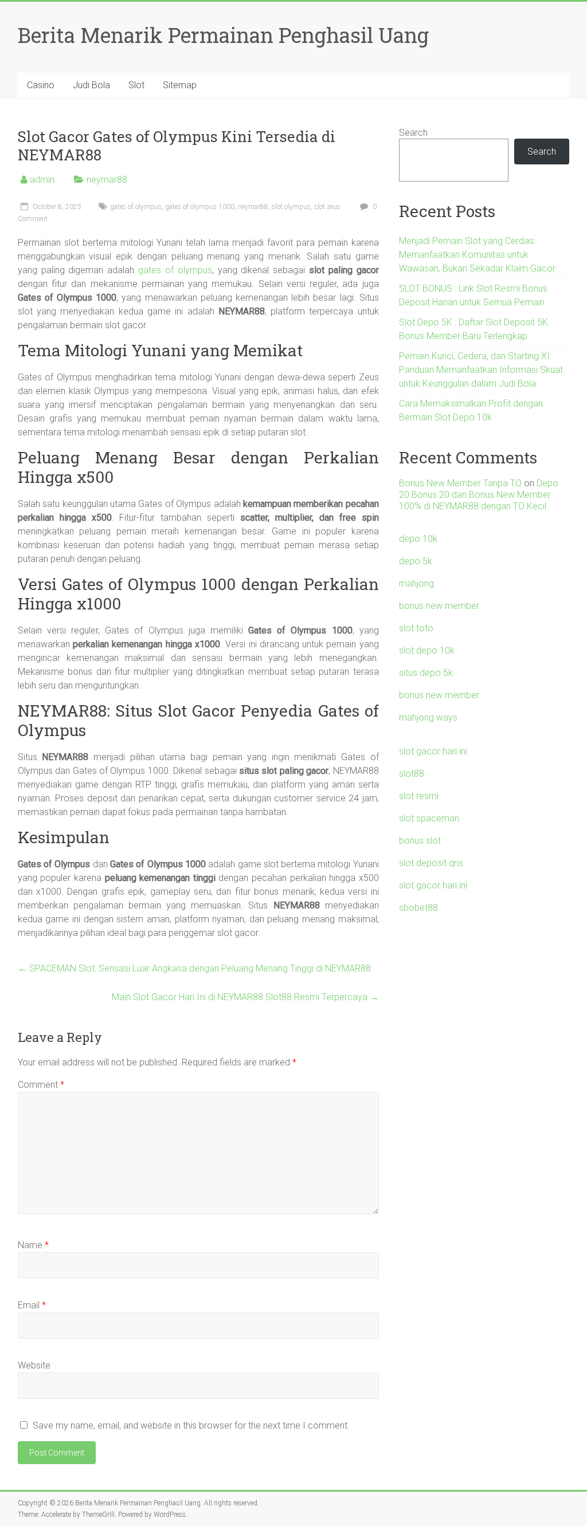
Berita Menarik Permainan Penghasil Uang (223, 35)
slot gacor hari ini (433, 751)
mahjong (416, 583)
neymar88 (107, 179)
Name (33, 1245)
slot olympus (291, 207)
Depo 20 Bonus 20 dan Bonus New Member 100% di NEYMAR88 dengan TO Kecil (478, 495)
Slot (136, 85)
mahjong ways (428, 717)
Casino (40, 85)
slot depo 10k (427, 650)
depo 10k (418, 538)
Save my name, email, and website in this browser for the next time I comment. (191, 1425)
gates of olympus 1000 (199, 207)
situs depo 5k (426, 672)
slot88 (411, 773)
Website (34, 1365)
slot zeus (327, 207)
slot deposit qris (431, 863)
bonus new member (439, 605)
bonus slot (420, 840)
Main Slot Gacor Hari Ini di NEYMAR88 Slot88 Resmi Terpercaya (245, 997)
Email (32, 1305)
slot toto (416, 628)
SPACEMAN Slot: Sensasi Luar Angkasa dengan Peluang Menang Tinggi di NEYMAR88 (194, 968)
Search (413, 132)
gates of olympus (136, 207)
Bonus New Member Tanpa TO (460, 483)
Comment (41, 1084)
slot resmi (419, 795)
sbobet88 (418, 907)
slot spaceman (429, 818)
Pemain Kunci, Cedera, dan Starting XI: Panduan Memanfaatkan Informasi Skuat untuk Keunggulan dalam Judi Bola (481, 370)
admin (42, 179)
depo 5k (415, 561)
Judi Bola (91, 85)
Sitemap (180, 85)
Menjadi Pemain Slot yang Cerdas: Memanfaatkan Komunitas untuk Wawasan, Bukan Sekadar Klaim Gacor (477, 254)
